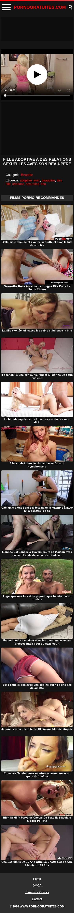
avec (36, 180)
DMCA (37, 885)
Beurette (27, 175)
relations (18, 184)
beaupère (48, 180)
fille (8, 184)
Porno (37, 878)
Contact (37, 899)
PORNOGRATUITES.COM (40, 7)
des (59, 180)
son (43, 184)
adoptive (26, 180)
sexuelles (32, 184)
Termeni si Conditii (37, 892)
